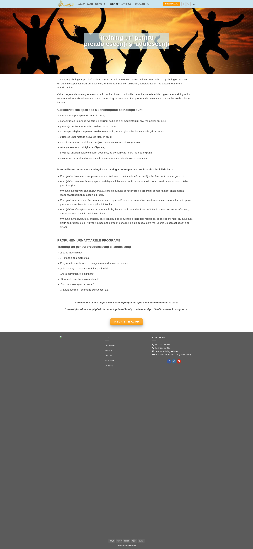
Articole (126, 4)
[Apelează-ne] (188, 4)
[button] (148, 3)
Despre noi (100, 4)
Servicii (114, 4)
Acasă (81, 4)
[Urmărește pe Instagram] (174, 361)
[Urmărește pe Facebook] (183, 4)
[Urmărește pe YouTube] (179, 361)
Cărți (90, 4)
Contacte (140, 4)
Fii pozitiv (109, 360)
